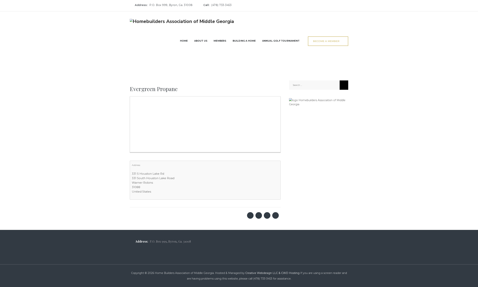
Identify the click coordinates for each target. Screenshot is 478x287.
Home (184, 40)
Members (220, 40)
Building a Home (244, 40)
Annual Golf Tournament (280, 40)
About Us (200, 40)
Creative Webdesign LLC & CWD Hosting (272, 273)
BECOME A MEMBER (326, 41)
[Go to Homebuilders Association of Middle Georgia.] (131, 55)
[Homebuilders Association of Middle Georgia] (182, 21)
